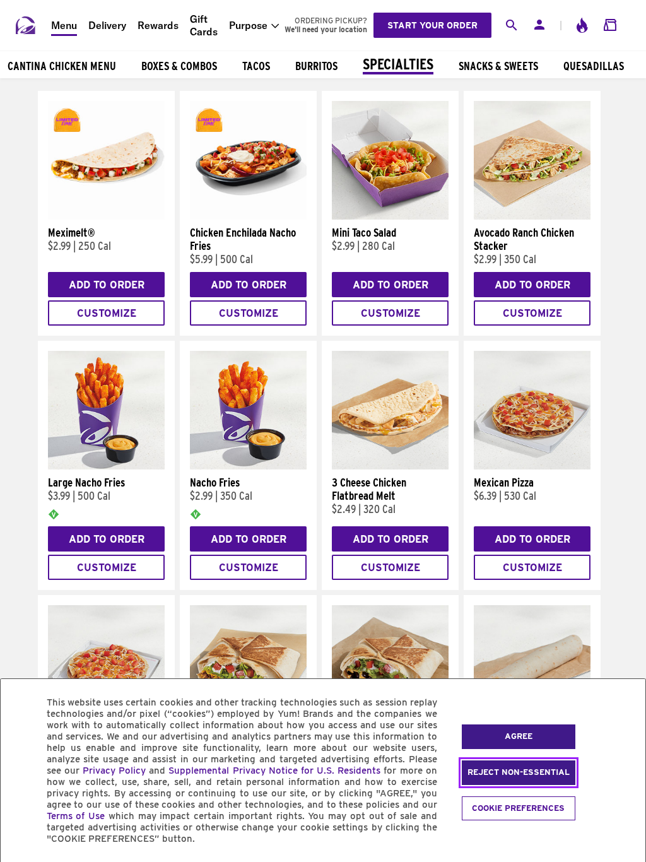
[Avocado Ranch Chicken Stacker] (532, 216)
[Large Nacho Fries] (106, 466)
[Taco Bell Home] (26, 25)
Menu (64, 25)
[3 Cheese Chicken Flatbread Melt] (390, 466)
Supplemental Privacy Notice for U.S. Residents (274, 770)
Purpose (248, 25)
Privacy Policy (114, 770)
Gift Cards (204, 25)
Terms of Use (76, 816)
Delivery (107, 25)
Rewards (158, 25)
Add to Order (106, 285)
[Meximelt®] (106, 216)
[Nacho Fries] (248, 466)
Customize (106, 313)
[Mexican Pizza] (532, 466)
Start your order (432, 25)
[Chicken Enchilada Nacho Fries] (248, 216)
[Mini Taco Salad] (390, 216)
